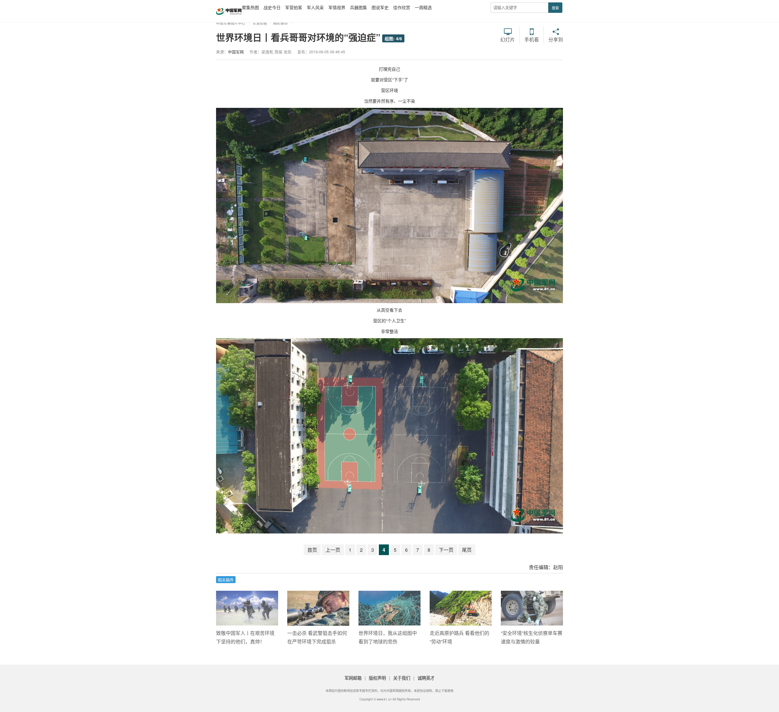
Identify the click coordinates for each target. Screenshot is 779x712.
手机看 (531, 39)
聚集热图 (250, 7)
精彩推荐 (280, 23)
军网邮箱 (353, 678)
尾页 (467, 549)
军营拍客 (293, 7)
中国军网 (236, 52)
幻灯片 (507, 39)
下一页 (446, 549)
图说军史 (380, 7)
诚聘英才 (426, 678)
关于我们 (401, 678)
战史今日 (272, 7)
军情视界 (336, 7)
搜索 (555, 7)
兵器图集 (358, 7)
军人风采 (315, 7)
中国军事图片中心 (230, 23)
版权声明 (377, 678)
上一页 (333, 549)
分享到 (555, 39)
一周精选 (423, 7)
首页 (312, 549)
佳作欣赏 (401, 7)
